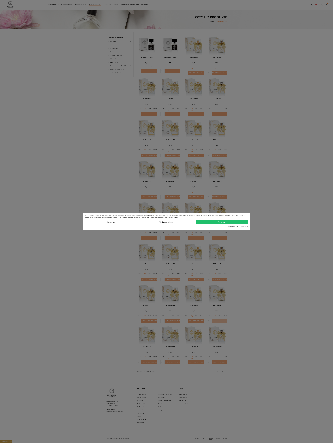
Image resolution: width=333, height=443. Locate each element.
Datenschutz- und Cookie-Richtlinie (238, 226)
